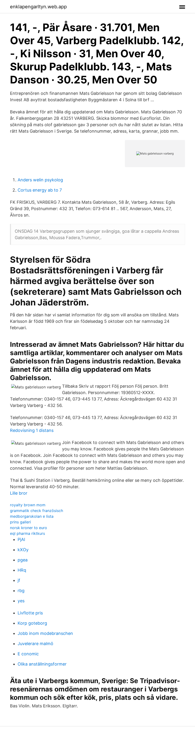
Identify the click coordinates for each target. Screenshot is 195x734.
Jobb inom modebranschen (45, 633)
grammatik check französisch (36, 510)
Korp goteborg (32, 623)
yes (21, 600)
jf (19, 580)
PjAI (21, 539)
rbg (21, 590)
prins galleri (20, 522)
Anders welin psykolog (40, 179)
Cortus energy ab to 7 (40, 190)
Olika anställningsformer (42, 664)
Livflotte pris (30, 612)
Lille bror (18, 493)
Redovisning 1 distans (32, 430)
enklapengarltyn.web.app (38, 6)
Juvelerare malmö (35, 643)
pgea (23, 559)
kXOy (23, 549)
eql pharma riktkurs (27, 533)
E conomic (28, 653)
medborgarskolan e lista (32, 516)
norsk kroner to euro (28, 527)
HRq (22, 570)
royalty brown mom (27, 504)
